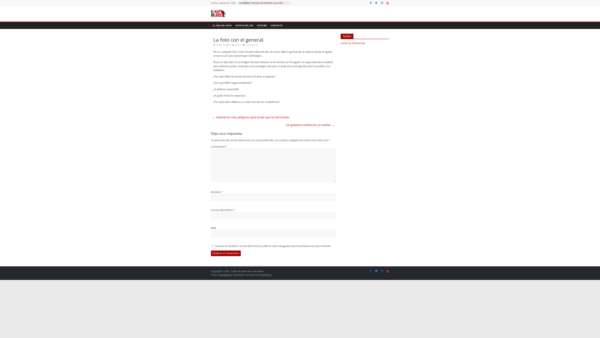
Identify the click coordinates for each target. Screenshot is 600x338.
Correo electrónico (223, 210)
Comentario (219, 146)
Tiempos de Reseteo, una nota (267, 2)
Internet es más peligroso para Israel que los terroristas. (251, 117)
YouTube (262, 25)
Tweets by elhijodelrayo (353, 43)
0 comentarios (251, 45)
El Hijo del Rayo (222, 25)
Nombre (217, 192)
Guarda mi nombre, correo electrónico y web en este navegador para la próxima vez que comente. (273, 246)
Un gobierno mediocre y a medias (310, 125)
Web (213, 228)
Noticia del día (244, 25)
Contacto (276, 25)
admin (238, 45)
